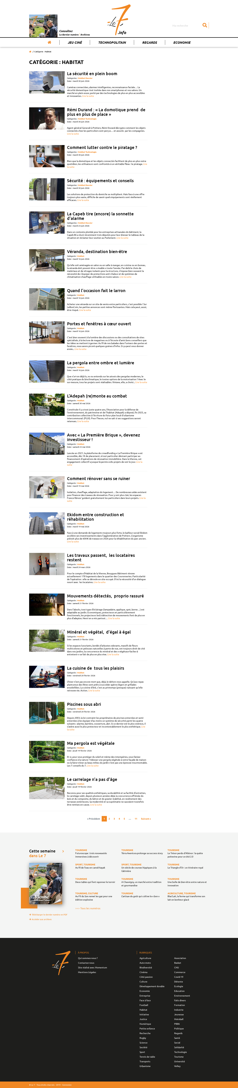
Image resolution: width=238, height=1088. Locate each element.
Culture (143, 981)
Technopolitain (112, 42)
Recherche (145, 1033)
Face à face (145, 1000)
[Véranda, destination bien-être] (47, 263)
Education (179, 990)
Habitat (81, 78)
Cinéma (143, 972)
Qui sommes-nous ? (88, 958)
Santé (177, 1037)
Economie (181, 42)
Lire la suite (88, 95)
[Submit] (205, 25)
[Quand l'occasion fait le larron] (47, 299)
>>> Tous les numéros (87, 908)
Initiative (144, 1014)
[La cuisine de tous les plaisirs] (47, 679)
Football (144, 1004)
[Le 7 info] (119, 20)
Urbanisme (145, 1066)
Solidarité (179, 1047)
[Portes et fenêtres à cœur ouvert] (47, 335)
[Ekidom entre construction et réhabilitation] (47, 527)
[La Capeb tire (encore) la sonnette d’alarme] (47, 225)
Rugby (143, 1037)
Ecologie (178, 986)
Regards (149, 42)
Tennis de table (147, 1056)
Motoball (178, 1019)
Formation (179, 1004)
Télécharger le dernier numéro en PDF (49, 914)
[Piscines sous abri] (47, 716)
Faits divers (180, 1000)
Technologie (90, 118)
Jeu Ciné (75, 42)
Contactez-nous (86, 962)
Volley (177, 1066)
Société (143, 1047)
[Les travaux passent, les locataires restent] (47, 568)
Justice (143, 1019)
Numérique (145, 1023)
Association (180, 958)
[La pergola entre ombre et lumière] (47, 372)
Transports (145, 1061)
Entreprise (145, 995)
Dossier (88, 78)
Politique (179, 1028)
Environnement (182, 995)
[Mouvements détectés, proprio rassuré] (47, 607)
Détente (178, 981)
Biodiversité (146, 967)
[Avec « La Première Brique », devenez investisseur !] (47, 449)
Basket (177, 962)
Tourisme (179, 1056)
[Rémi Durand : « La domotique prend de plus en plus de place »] (47, 121)
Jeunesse (179, 1014)
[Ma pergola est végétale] (47, 754)
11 (136, 818)
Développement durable (152, 986)
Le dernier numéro (69, 34)
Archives (85, 34)
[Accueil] (49, 42)
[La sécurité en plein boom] (47, 84)
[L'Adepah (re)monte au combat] (47, 408)
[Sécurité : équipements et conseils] (47, 189)
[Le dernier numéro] (44, 26)
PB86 (177, 1023)
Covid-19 (178, 976)
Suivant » (146, 818)
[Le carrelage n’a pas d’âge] (47, 791)
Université (179, 1061)
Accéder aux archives (42, 919)
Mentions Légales (87, 972)
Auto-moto (145, 962)
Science (143, 1042)
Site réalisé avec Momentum (92, 967)
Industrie (178, 1009)
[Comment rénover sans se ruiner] (47, 489)
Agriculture (145, 958)
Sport (142, 1051)
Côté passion (146, 976)
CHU (176, 967)
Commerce (179, 972)
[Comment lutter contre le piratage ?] (47, 156)
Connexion (67, 1084)
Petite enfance (147, 1028)
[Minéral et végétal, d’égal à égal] (47, 643)
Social (177, 1042)
